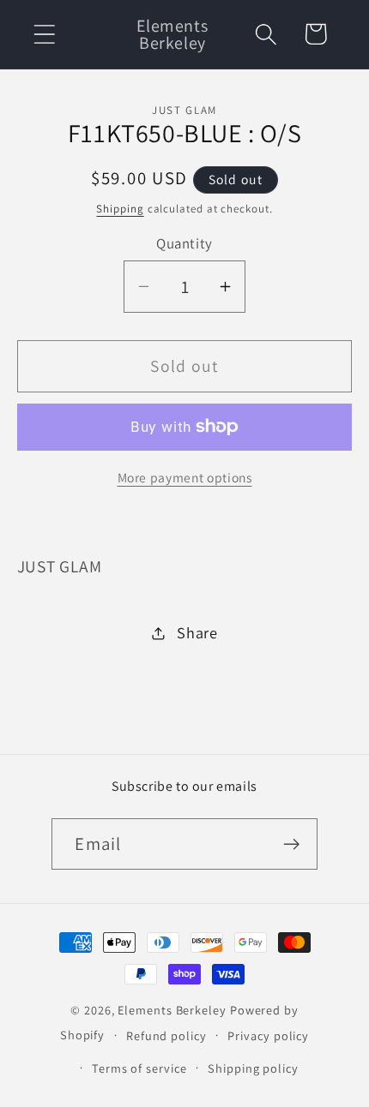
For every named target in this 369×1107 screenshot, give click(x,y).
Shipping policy (253, 1068)
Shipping (119, 208)
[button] (44, 33)
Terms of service (139, 1068)
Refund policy (166, 1035)
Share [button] (197, 632)
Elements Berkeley (172, 1010)
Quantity (184, 243)
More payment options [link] (185, 477)
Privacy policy (268, 1035)
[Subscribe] (292, 844)
